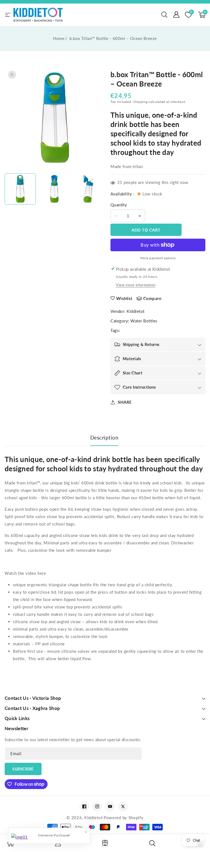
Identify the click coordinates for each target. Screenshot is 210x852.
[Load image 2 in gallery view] (54, 188)
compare (152, 298)
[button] (164, 15)
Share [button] (125, 402)
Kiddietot (136, 311)
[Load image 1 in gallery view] (20, 188)
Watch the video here (25, 573)
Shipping (140, 102)
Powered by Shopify (124, 817)
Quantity (118, 204)
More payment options (158, 258)
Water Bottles (144, 320)
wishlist (124, 298)
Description (104, 437)
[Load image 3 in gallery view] (88, 188)
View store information (135, 285)
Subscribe (23, 769)
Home (59, 38)
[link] (10, 844)
